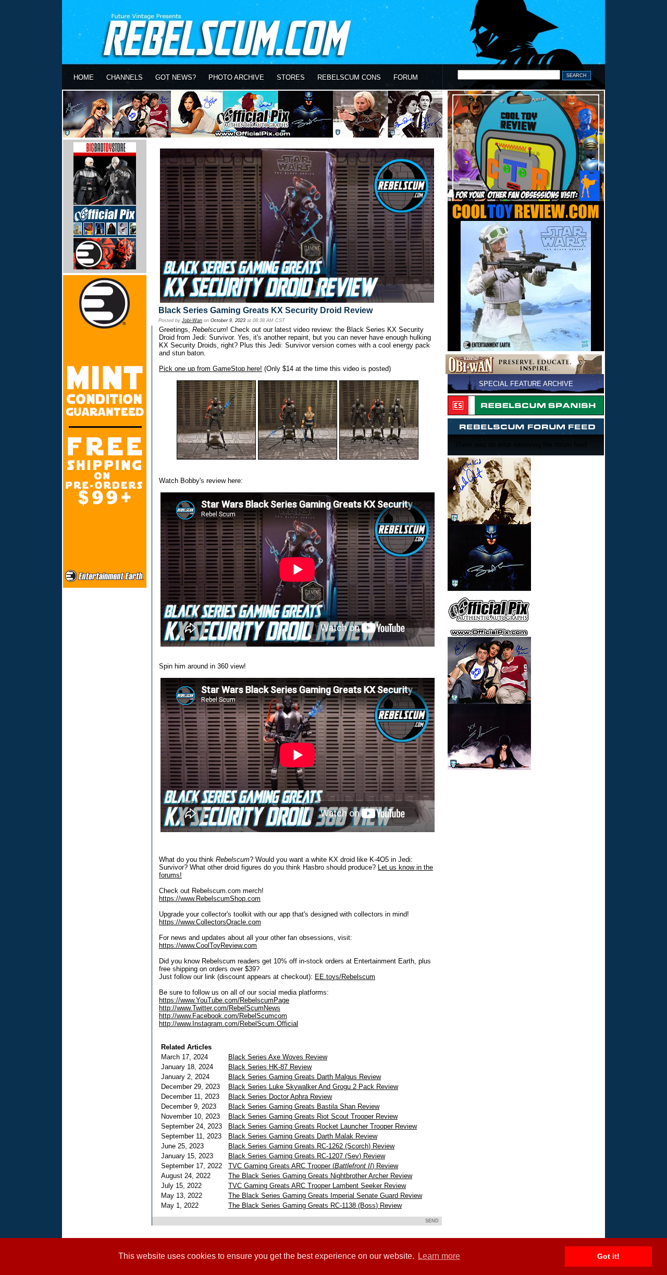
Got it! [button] (608, 1256)
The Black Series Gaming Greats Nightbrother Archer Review (320, 1176)
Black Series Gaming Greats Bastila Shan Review (303, 1106)
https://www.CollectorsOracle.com (210, 922)
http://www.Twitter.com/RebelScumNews (219, 1008)
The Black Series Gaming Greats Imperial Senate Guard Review (325, 1195)
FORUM (405, 77)
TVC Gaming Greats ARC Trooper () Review (313, 1166)
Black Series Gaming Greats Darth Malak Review (302, 1136)
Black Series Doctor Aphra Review (280, 1096)
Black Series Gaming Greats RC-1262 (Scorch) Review (311, 1146)
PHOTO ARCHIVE (236, 77)
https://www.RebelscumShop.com (210, 898)
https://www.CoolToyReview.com (208, 945)
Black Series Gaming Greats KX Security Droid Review (265, 310)
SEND (432, 1220)
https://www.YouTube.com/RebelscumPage (224, 1000)
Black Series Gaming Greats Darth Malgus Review (304, 1077)
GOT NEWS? (175, 77)
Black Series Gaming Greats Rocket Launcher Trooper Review (322, 1126)
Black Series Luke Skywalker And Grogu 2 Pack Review (313, 1087)
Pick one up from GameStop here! (210, 369)
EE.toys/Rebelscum (345, 977)
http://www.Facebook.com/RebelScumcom (223, 1016)
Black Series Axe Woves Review (277, 1057)
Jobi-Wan (192, 320)
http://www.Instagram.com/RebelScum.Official (228, 1024)
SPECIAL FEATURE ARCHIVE (526, 384)
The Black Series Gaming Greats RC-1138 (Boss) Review (315, 1205)
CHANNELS (124, 77)
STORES (291, 77)
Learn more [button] (439, 1256)
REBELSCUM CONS (349, 77)
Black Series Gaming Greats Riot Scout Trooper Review (313, 1116)
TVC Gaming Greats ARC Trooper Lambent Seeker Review (317, 1186)
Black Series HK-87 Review (270, 1067)
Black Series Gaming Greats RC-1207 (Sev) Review (306, 1156)
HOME (83, 77)
